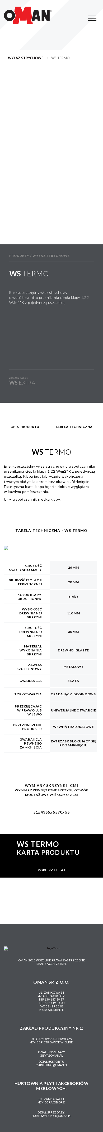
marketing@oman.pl (52, 1065)
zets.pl (61, 963)
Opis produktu (25, 427)
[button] (14, 161)
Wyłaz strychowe (25, 58)
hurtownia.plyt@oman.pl (51, 1115)
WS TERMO (60, 58)
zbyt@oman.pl (51, 1055)
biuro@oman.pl (51, 1009)
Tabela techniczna (74, 427)
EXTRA (22, 382)
